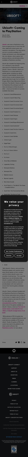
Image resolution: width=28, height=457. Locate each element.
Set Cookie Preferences (14, 251)
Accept (19, 255)
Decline (8, 255)
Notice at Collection (14, 218)
